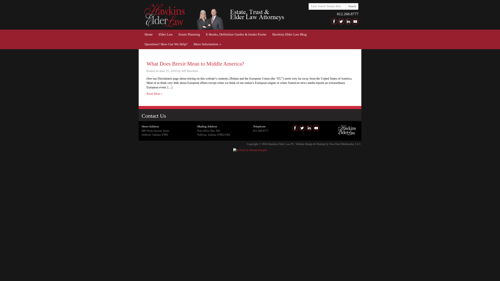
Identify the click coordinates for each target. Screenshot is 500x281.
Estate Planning (189, 34)
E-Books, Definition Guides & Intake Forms (236, 34)
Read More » (154, 93)
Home (149, 34)
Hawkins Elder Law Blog (289, 34)
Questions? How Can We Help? (166, 44)
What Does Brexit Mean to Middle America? (195, 64)
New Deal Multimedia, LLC (345, 144)
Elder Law (166, 34)
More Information (206, 44)
